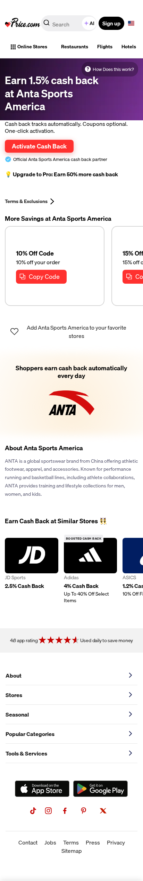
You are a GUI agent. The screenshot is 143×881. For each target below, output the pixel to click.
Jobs (50, 842)
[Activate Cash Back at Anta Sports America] (71, 393)
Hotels (128, 46)
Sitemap (71, 851)
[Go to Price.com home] (22, 23)
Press (93, 842)
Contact (27, 842)
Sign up (111, 23)
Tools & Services (26, 753)
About (14, 675)
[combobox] (69, 23)
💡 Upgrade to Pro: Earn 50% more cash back (61, 174)
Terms (71, 842)
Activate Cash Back (39, 146)
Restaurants (74, 46)
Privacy (116, 842)
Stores (14, 695)
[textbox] (131, 23)
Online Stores (32, 46)
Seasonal (17, 714)
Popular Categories (30, 733)
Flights (104, 46)
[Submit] (46, 24)
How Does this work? (113, 69)
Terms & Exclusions (26, 201)
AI (92, 23)
